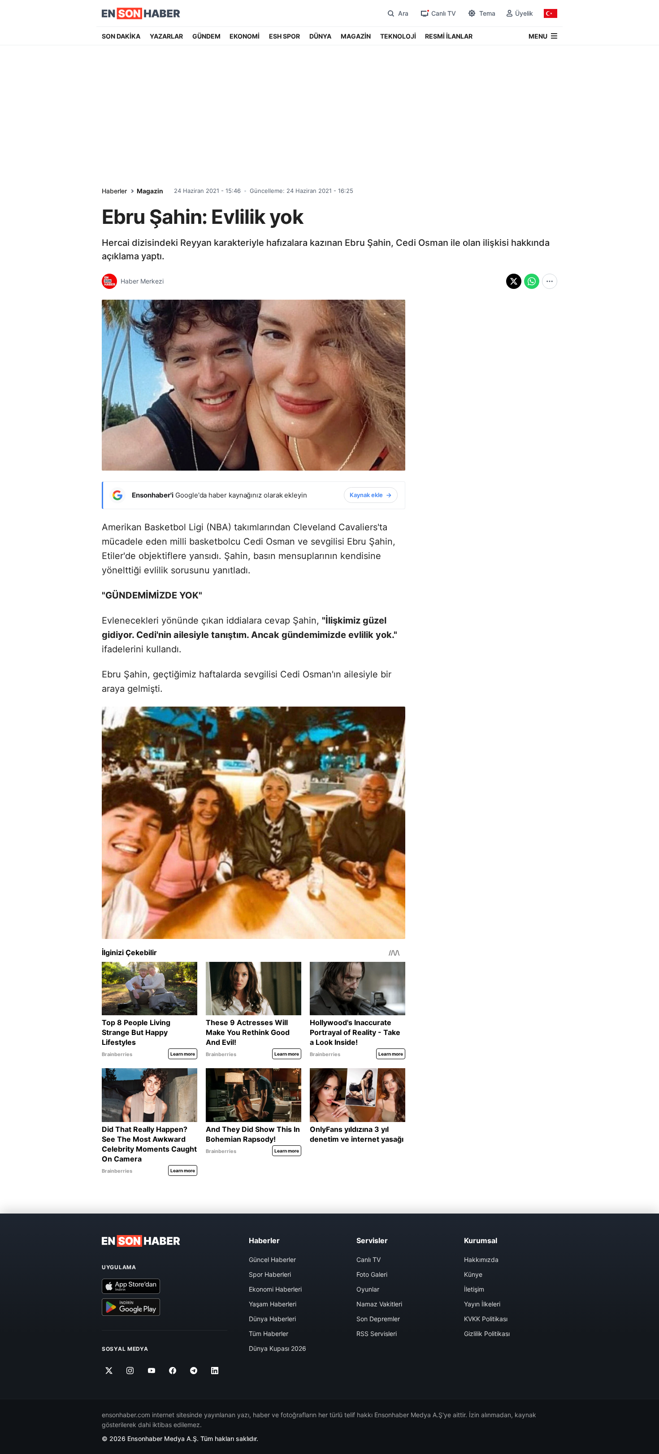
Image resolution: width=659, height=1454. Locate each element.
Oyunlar (367, 1289)
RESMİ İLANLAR (449, 36)
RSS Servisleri (376, 1333)
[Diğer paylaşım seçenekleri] (549, 281)
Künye (473, 1274)
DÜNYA (320, 36)
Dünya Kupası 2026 (277, 1348)
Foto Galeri (371, 1274)
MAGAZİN (356, 36)
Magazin (150, 191)
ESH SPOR (284, 36)
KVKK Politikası (485, 1319)
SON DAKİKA (121, 36)
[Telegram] (193, 1370)
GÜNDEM (206, 36)
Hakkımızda (481, 1259)
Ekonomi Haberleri (275, 1289)
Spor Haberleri (270, 1274)
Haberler (114, 191)
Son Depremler (378, 1319)
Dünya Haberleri (272, 1319)
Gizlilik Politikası (487, 1333)
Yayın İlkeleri (482, 1304)
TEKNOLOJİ (398, 36)
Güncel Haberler (272, 1259)
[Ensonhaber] (141, 13)
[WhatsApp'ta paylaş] (531, 281)
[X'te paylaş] (513, 281)
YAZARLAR (166, 36)
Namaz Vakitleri (379, 1304)
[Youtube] (151, 1370)
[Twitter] (109, 1370)
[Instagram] (130, 1370)
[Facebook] (172, 1370)
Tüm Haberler (268, 1333)
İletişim (474, 1289)
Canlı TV (368, 1259)
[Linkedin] (215, 1370)
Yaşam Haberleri (272, 1304)
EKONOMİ (245, 36)
